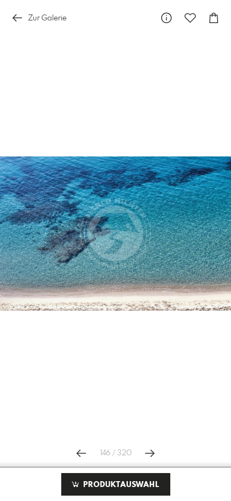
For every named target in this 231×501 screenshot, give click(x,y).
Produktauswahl (120, 485)
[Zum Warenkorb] (213, 18)
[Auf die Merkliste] (190, 18)
